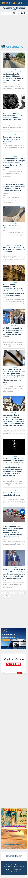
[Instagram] (14, 13)
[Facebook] (11, 13)
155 (6, 595)
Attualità (14, 69)
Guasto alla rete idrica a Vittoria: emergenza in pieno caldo (12, 139)
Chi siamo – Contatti (14, 871)
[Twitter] (16, 13)
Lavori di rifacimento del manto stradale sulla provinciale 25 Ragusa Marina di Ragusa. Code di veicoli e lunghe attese (13, 76)
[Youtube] (22, 13)
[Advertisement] (14, 30)
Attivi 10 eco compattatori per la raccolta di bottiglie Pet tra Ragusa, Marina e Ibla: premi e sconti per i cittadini (13, 332)
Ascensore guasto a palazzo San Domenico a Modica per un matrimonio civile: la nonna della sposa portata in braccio (14, 163)
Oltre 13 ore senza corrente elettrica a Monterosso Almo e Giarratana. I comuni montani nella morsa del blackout (14, 188)
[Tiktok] (19, 13)
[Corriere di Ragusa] (14, 10)
